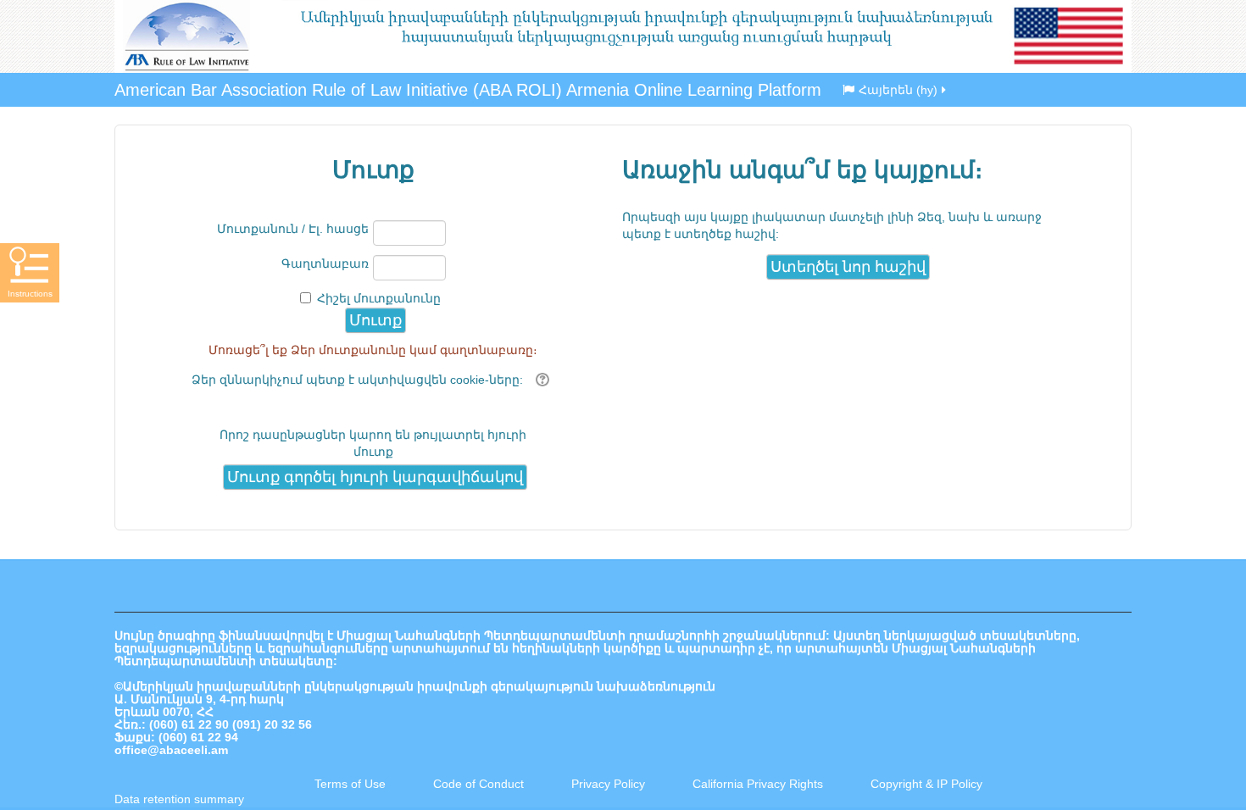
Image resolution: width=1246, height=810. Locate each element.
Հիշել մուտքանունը (379, 298)
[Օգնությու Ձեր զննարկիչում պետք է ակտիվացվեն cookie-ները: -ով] (540, 379)
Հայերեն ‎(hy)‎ (898, 90)
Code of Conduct (478, 784)
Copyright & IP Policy (926, 784)
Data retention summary (179, 799)
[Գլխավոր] (623, 36)
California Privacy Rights (759, 784)
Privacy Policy (608, 784)
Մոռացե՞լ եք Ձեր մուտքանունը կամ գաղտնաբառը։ (373, 350)
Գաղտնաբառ (325, 263)
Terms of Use (350, 784)
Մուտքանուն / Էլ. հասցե (293, 229)
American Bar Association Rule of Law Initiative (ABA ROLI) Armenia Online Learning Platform (467, 89)
